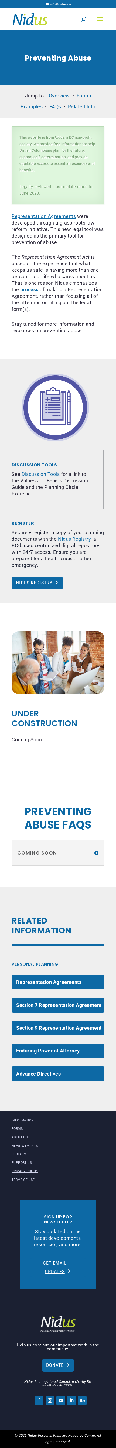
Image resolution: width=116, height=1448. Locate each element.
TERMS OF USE (23, 1180)
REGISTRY (19, 1154)
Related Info (81, 106)
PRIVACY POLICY (25, 1171)
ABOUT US (20, 1137)
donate (55, 1365)
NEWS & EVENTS (25, 1146)
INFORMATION (23, 1120)
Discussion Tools (41, 474)
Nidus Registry (74, 539)
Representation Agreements (44, 216)
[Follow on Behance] (82, 1400)
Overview (59, 96)
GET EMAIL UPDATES (55, 1267)
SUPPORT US (22, 1163)
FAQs (55, 106)
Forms (84, 96)
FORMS (17, 1129)
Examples (32, 106)
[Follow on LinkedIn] (71, 1400)
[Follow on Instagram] (50, 1400)
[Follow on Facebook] (39, 1400)
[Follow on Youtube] (60, 1400)
